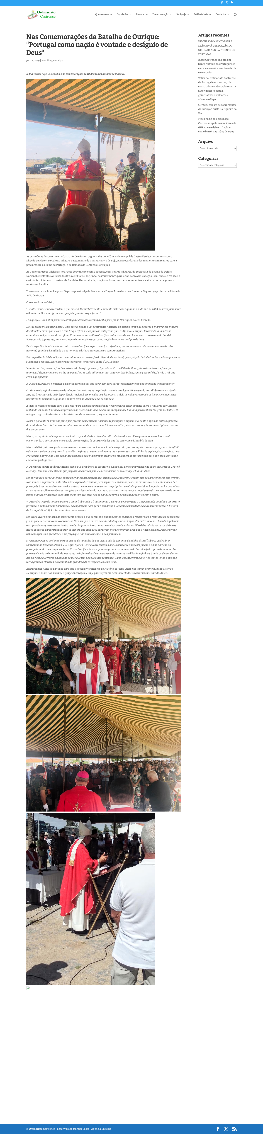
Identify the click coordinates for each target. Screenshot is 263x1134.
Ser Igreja (181, 14)
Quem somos (102, 14)
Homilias (47, 60)
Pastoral (140, 14)
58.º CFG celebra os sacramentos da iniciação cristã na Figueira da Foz (217, 109)
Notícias (58, 60)
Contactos (221, 14)
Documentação (160, 14)
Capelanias (122, 14)
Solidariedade (201, 14)
